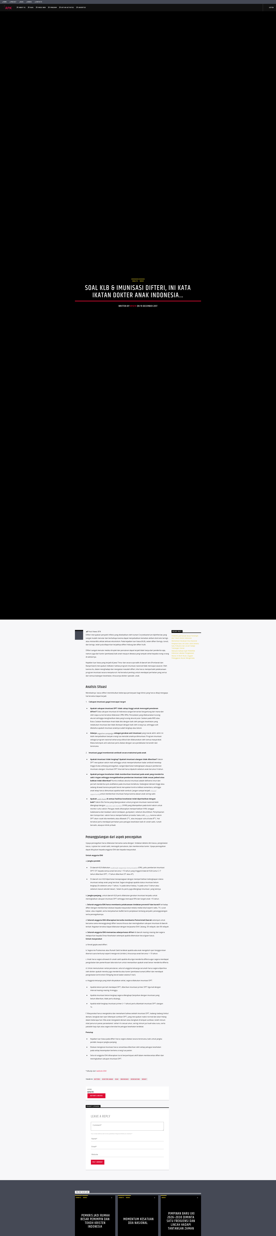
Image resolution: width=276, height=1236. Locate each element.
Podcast (13, 2)
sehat (144, 1142)
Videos (29, 2)
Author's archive (96, 1158)
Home (5, 2)
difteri (97, 1142)
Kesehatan (135, 1142)
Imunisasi (125, 1142)
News (142, 310)
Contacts (39, 2)
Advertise (82, 7)
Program (54, 7)
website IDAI (101, 1134)
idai (116, 1142)
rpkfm (133, 335)
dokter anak (107, 1142)
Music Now (42, 7)
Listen (271, 7)
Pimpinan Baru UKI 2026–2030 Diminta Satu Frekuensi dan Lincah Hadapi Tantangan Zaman (185, 708)
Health (135, 310)
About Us (22, 7)
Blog (22, 2)
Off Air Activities (68, 7)
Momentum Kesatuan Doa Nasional (184, 704)
